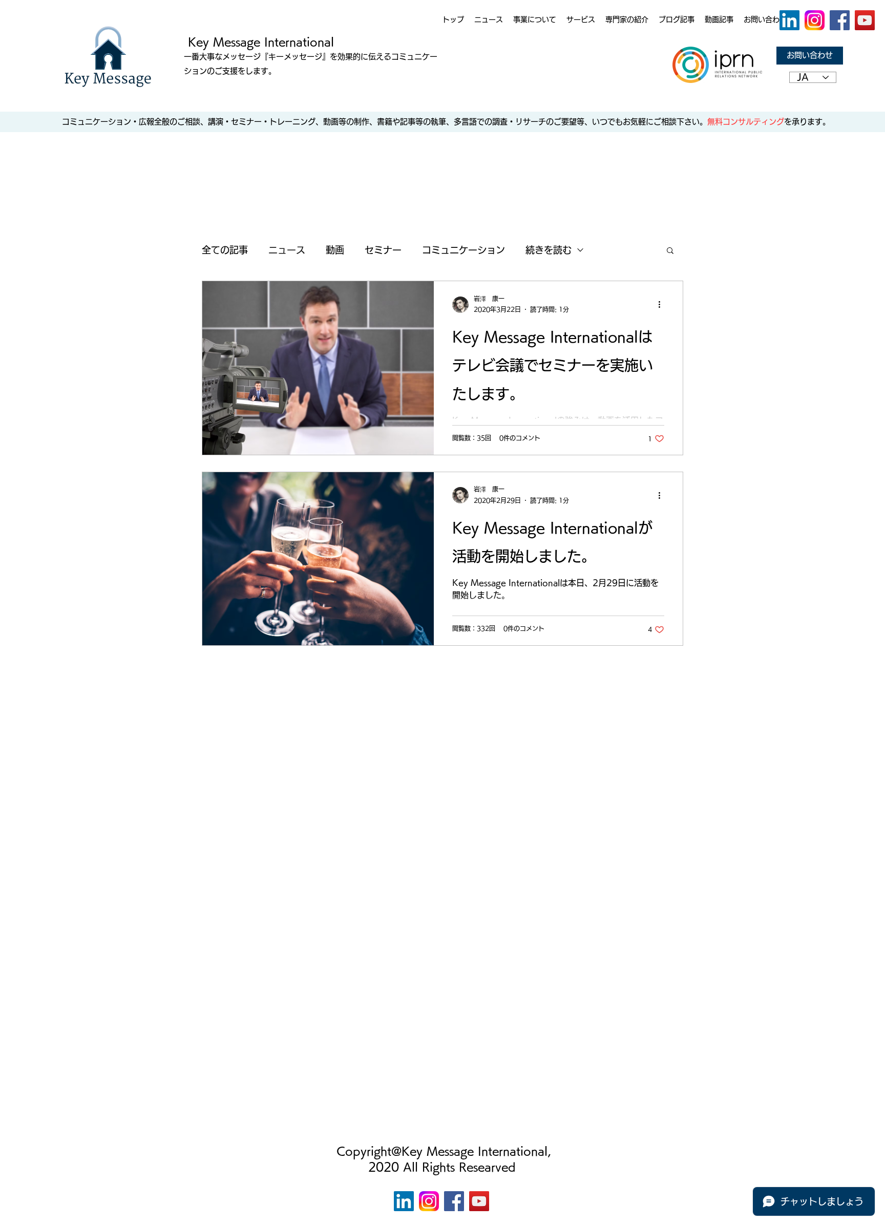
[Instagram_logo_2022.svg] (815, 20)
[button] (670, 251)
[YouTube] (865, 20)
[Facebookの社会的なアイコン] (840, 20)
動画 (335, 250)
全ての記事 (225, 250)
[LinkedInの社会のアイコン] (789, 20)
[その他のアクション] (663, 305)
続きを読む (548, 250)
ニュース (286, 250)
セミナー (383, 250)
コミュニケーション (463, 250)
